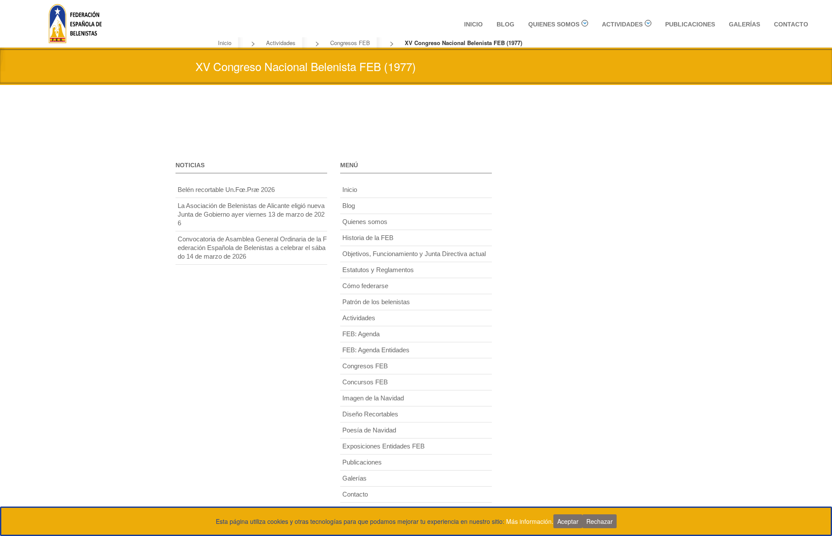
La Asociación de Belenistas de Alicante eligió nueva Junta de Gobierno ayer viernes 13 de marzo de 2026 (251, 214)
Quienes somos (553, 24)
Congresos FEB (350, 43)
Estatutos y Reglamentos (378, 269)
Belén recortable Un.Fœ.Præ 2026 (226, 189)
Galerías (744, 24)
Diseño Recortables (370, 414)
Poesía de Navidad (369, 430)
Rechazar (599, 521)
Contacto (791, 24)
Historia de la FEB (367, 237)
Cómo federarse (365, 285)
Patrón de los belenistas (376, 301)
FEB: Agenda (361, 334)
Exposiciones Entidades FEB (383, 446)
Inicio (473, 24)
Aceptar (567, 521)
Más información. (529, 521)
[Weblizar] (75, 22)
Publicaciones (690, 24)
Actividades (622, 24)
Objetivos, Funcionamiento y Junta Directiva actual (414, 253)
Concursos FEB (365, 382)
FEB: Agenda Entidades (376, 350)
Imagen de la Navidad (373, 398)
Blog (505, 24)
